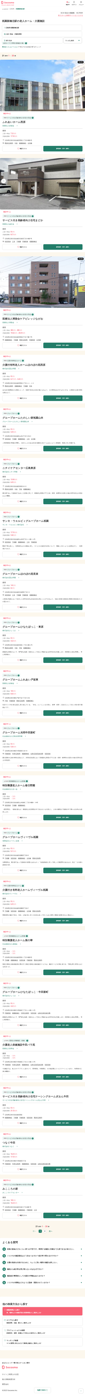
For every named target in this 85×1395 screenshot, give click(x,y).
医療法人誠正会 (8, 224)
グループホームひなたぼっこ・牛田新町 (25, 992)
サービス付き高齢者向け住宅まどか (22, 220)
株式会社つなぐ (8, 1146)
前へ (34, 1231)
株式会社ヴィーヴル (9, 894)
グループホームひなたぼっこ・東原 (22, 626)
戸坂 (20, 489)
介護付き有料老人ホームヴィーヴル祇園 (25, 889)
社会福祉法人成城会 (9, 944)
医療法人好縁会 (8, 126)
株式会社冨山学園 (9, 369)
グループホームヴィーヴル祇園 (20, 837)
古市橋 (30, 143)
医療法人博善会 (8, 322)
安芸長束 (8, 241)
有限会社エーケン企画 (10, 841)
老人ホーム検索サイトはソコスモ (70, 15)
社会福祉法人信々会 (9, 789)
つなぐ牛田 (8, 1142)
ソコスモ (5, 9)
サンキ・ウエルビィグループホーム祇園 (25, 520)
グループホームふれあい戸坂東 (20, 679)
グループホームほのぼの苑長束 (20, 573)
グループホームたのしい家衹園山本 (22, 417)
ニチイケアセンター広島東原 (19, 468)
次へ (50, 1231)
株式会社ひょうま (9, 631)
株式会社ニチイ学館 (9, 472)
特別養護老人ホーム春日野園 (18, 785)
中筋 (16, 143)
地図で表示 (41, 1390)
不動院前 (25, 241)
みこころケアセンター (10, 1193)
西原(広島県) (9, 143)
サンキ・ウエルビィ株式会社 (13, 525)
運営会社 (5, 1384)
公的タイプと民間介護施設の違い (14, 43)
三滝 (13, 241)
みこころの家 (10, 1188)
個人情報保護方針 (8, 1379)
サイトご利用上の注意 (10, 1374)
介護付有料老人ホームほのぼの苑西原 (23, 364)
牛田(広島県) (16, 754)
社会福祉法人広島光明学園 (12, 736)
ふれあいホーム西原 (14, 122)
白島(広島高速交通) (37, 754)
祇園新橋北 (22, 143)
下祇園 (18, 241)
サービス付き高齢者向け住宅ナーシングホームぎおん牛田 (35, 1096)
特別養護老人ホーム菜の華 (17, 940)
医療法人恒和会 (8, 1048)
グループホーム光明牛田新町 (18, 732)
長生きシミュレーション (10, 47)
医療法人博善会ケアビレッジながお (22, 318)
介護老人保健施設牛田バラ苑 (18, 1044)
